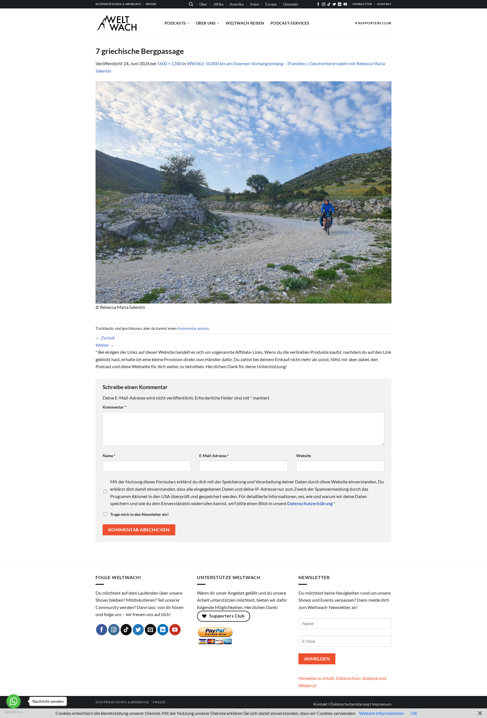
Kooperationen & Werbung (122, 702)
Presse (159, 702)
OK (414, 713)
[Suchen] (191, 4)
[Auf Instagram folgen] (323, 4)
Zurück (105, 337)
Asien (254, 4)
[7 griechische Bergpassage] (243, 191)
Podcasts (175, 23)
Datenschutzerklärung (349, 704)
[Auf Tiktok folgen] (329, 4)
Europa (271, 4)
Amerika (237, 4)
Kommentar (114, 407)
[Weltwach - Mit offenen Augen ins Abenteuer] (126, 23)
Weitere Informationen (381, 713)
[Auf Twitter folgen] (334, 4)
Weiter (105, 345)
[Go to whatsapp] (13, 701)
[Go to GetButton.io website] (14, 712)
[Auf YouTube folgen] (345, 4)
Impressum (381, 704)
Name (109, 455)
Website (303, 455)
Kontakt (320, 704)
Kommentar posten (193, 328)
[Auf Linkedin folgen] (339, 4)
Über (203, 4)
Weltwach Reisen (245, 23)
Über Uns (206, 23)
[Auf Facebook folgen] (318, 4)
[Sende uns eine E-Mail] (150, 629)
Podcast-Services (290, 23)
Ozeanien (290, 4)
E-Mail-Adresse (214, 455)
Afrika (218, 4)
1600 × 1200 (169, 63)
